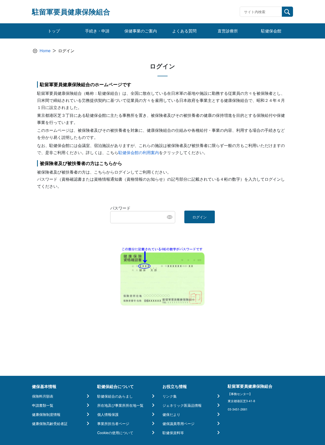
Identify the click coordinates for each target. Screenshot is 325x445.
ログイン (199, 216)
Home (45, 50)
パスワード (120, 208)
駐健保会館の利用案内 (138, 152)
